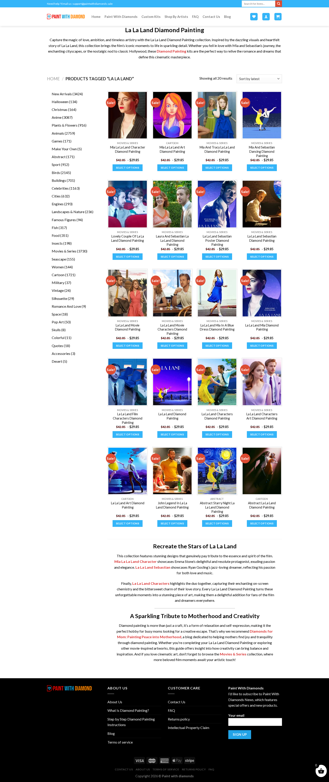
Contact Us (211, 17)
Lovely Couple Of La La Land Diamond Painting (127, 238)
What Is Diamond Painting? (128, 710)
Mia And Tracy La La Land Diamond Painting (217, 149)
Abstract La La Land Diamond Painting (262, 505)
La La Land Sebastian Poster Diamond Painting (217, 240)
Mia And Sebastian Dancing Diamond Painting (262, 151)
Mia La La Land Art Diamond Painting (172, 149)
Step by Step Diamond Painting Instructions (131, 722)
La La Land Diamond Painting (172, 416)
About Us (114, 702)
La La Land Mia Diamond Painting (262, 327)
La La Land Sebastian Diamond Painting (262, 238)
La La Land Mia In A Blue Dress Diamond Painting (217, 327)
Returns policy (179, 719)
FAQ (195, 17)
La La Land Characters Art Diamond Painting (262, 416)
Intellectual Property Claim (188, 727)
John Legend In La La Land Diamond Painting (172, 505)
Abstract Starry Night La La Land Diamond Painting (217, 507)
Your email (236, 715)
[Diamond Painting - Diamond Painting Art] (66, 16)
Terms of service (120, 742)
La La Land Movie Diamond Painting (127, 327)
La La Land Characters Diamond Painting (217, 416)
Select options (127, 167)
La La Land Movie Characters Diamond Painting (172, 329)
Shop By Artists (176, 17)
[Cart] (278, 16)
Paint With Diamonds (121, 17)
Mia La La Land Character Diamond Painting (127, 149)
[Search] (278, 3)
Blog (227, 17)
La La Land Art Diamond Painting (127, 505)
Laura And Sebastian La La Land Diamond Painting (172, 240)
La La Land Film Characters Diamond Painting (127, 418)
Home (96, 17)
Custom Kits (150, 17)
